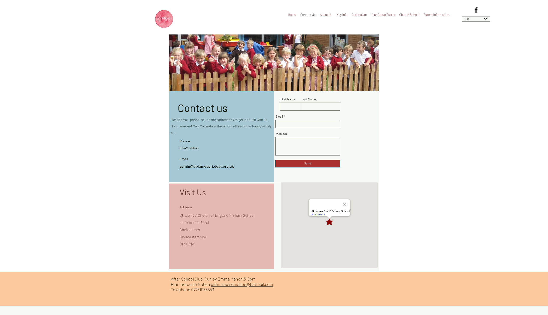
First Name (287, 99)
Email (279, 116)
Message (282, 133)
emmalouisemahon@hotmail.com (242, 284)
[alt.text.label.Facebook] (476, 10)
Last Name (309, 99)
